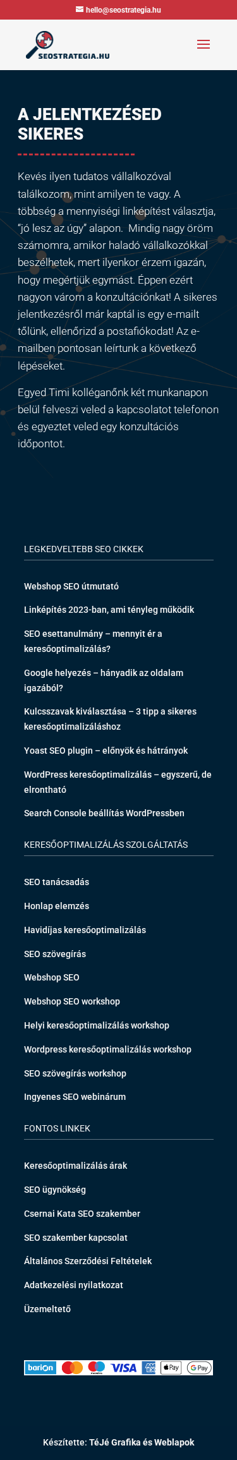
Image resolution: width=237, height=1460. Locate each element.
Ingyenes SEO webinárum (75, 1097)
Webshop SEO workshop (72, 1001)
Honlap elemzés (56, 906)
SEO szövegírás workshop (75, 1073)
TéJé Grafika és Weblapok (141, 1442)
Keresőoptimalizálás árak (75, 1166)
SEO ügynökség (55, 1190)
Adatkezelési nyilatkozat (73, 1285)
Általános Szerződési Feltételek (88, 1261)
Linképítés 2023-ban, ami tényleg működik (109, 610)
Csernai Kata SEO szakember (82, 1214)
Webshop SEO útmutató (71, 586)
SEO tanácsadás (56, 882)
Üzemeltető (47, 1309)
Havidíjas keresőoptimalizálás (85, 930)
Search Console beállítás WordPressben (104, 813)
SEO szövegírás (55, 954)
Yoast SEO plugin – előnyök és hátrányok (106, 750)
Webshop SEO (52, 977)
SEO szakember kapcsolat (76, 1238)
